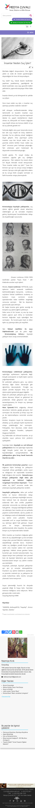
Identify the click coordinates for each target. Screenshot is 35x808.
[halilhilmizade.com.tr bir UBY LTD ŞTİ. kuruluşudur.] (17, 798)
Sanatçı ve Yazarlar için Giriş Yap (21, 22)
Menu (31, 32)
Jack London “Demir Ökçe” (11, 691)
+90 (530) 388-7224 (20, 793)
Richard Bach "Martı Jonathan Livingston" (15, 693)
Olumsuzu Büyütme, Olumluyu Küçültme (15, 732)
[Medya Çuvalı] (17, 7)
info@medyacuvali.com (12, 791)
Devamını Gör (6, 696)
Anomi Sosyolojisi (8, 685)
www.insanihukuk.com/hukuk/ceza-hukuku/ (17, 614)
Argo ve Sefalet (8, 689)
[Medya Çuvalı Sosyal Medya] (13, 801)
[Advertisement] (16, 710)
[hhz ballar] (17, 785)
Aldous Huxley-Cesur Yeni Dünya (13, 687)
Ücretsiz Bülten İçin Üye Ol (23, 19)
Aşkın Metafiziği (8, 734)
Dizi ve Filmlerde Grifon (10, 736)
